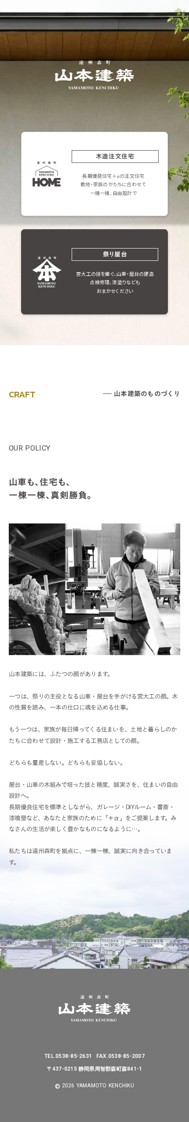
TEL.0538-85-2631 (68, 1056)
